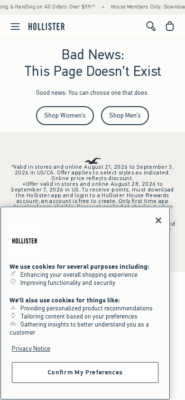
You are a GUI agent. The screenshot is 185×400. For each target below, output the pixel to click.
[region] (85, 303)
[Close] (158, 220)
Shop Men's (125, 115)
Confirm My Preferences (85, 372)
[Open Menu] (11, 26)
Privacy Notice (31, 349)
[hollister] (46, 26)
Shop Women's (65, 115)
